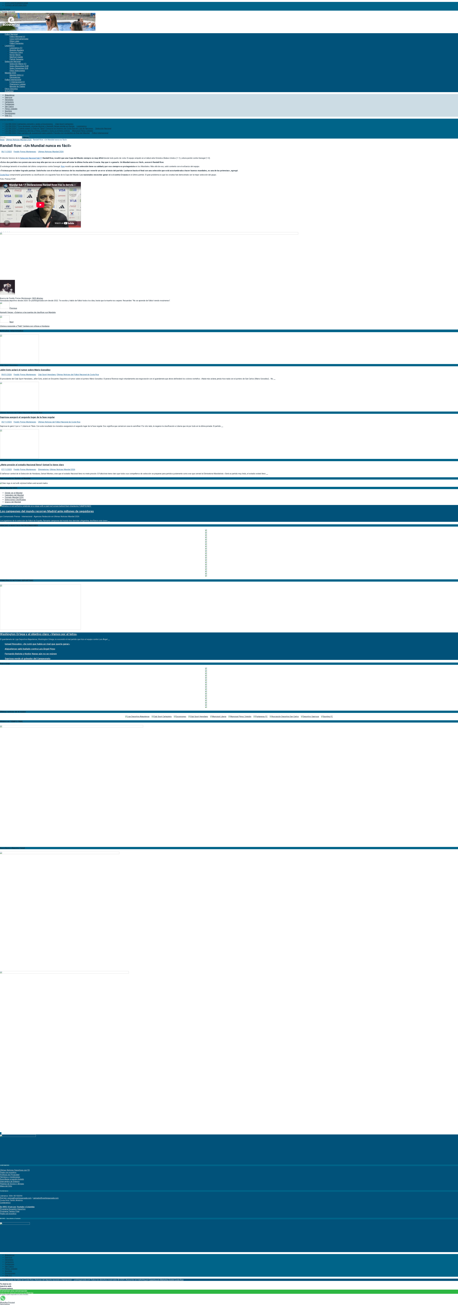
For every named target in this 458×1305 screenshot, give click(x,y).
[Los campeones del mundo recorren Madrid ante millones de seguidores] (45, 506)
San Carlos (9, 106)
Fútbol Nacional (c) (17, 36)
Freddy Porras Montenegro (25, 152)
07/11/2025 (6, 469)
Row (63, 166)
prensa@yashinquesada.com (19, 1198)
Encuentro (12, 1209)
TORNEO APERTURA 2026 (16, 5)
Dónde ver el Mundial (13, 493)
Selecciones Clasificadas (15, 500)
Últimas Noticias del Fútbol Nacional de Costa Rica (78, 374)
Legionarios (10, 46)
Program (3, 1209)
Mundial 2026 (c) (16, 75)
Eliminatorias (15, 77)
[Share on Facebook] (1, 231)
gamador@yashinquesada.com (46, 1198)
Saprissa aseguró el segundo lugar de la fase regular (27, 417)
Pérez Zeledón (11, 109)
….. (274, 379)
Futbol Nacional (11, 34)
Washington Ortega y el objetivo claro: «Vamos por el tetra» (38, 634)
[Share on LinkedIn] (5, 231)
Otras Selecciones (17, 70)
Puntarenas (9, 104)
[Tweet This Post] (3, 231)
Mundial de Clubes (17, 86)
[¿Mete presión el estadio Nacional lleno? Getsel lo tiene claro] (19, 458)
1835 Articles (37, 298)
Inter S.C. (8, 115)
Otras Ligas (14, 41)
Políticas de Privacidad (9, 1175)
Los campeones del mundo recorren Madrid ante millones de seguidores (47, 511)
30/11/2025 (6, 422)
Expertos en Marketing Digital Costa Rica (166, 1280)
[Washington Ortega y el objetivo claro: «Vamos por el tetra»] (40, 629)
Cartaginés (9, 102)
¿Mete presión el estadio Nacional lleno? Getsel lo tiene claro (32, 464)
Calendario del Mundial (14, 495)
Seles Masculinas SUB (19, 66)
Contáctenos (5, 1203)
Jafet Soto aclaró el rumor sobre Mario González (25, 370)
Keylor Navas (15, 55)
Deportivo (21, 1209)
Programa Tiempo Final (9, 1211)
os (15, 1214)
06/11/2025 (6, 152)
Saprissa (8, 97)
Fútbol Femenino (16, 43)
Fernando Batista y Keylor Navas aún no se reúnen (31, 653)
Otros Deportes (11, 89)
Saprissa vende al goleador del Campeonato (27, 658)
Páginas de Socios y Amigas (12, 1184)
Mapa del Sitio (6, 1186)
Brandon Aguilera (17, 50)
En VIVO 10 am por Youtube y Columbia (17, 1207)
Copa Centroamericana (19, 39)
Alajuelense (9, 95)
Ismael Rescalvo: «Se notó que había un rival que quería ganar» (37, 644)
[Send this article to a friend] (9, 231)
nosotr (11, 1214)
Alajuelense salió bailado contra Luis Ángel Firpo (30, 649)
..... (109, 521)
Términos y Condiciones (10, 1177)
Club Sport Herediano (47, 374)
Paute (2, 1214)
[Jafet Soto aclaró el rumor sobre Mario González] (19, 363)
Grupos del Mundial (13, 502)
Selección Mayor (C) (18, 64)
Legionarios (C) (16, 48)
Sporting (8, 111)
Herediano (9, 100)
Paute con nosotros (8, 1172)
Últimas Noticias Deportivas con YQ (15, 1170)
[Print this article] (10, 231)
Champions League (18, 84)
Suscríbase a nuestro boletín (12, 1179)
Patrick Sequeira (16, 59)
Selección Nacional (13, 61)
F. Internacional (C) (17, 82)
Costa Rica (4, 175)
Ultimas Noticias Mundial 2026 (51, 152)
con (6, 1214)
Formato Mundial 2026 (14, 497)
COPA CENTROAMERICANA (16, 3)
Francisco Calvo (16, 52)
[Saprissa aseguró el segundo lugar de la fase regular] (19, 410)
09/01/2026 (6, 374)
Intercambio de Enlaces (10, 1181)
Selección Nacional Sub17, (31, 158)
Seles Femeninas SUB (19, 68)
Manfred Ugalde (16, 57)
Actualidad (9, 91)
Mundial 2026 (10, 73)
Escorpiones (10, 113)
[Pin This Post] (7, 231)
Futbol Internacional (13, 80)
